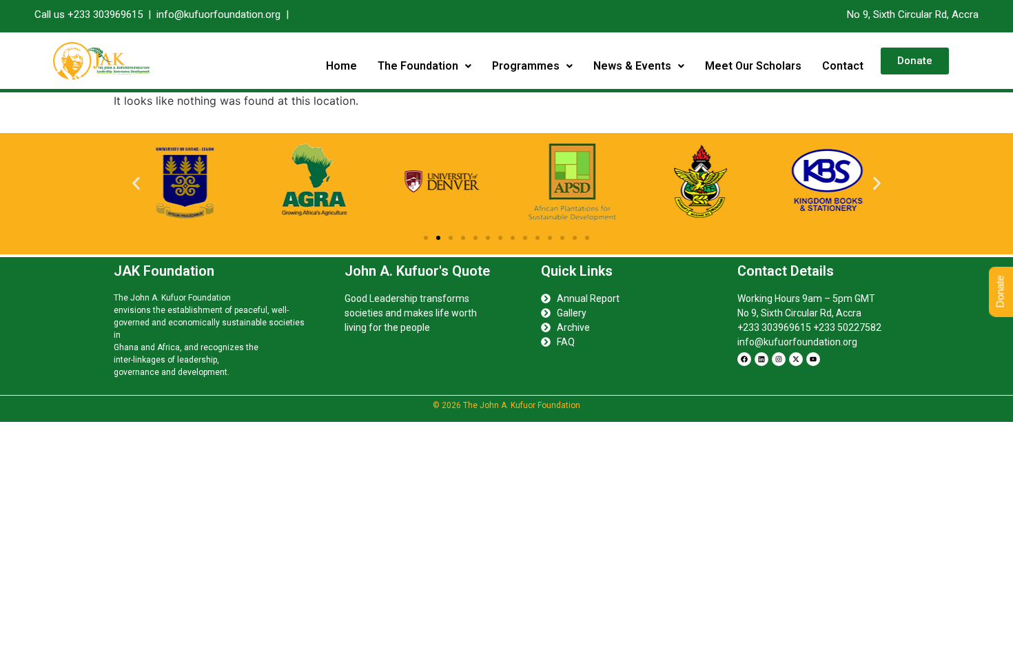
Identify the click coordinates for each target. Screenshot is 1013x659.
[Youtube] (813, 359)
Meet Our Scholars (753, 65)
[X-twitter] (796, 359)
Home (341, 65)
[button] (424, 66)
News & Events (632, 65)
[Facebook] (744, 359)
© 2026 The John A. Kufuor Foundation (506, 405)
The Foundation (418, 65)
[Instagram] (779, 359)
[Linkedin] (761, 359)
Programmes (526, 65)
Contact (842, 65)
